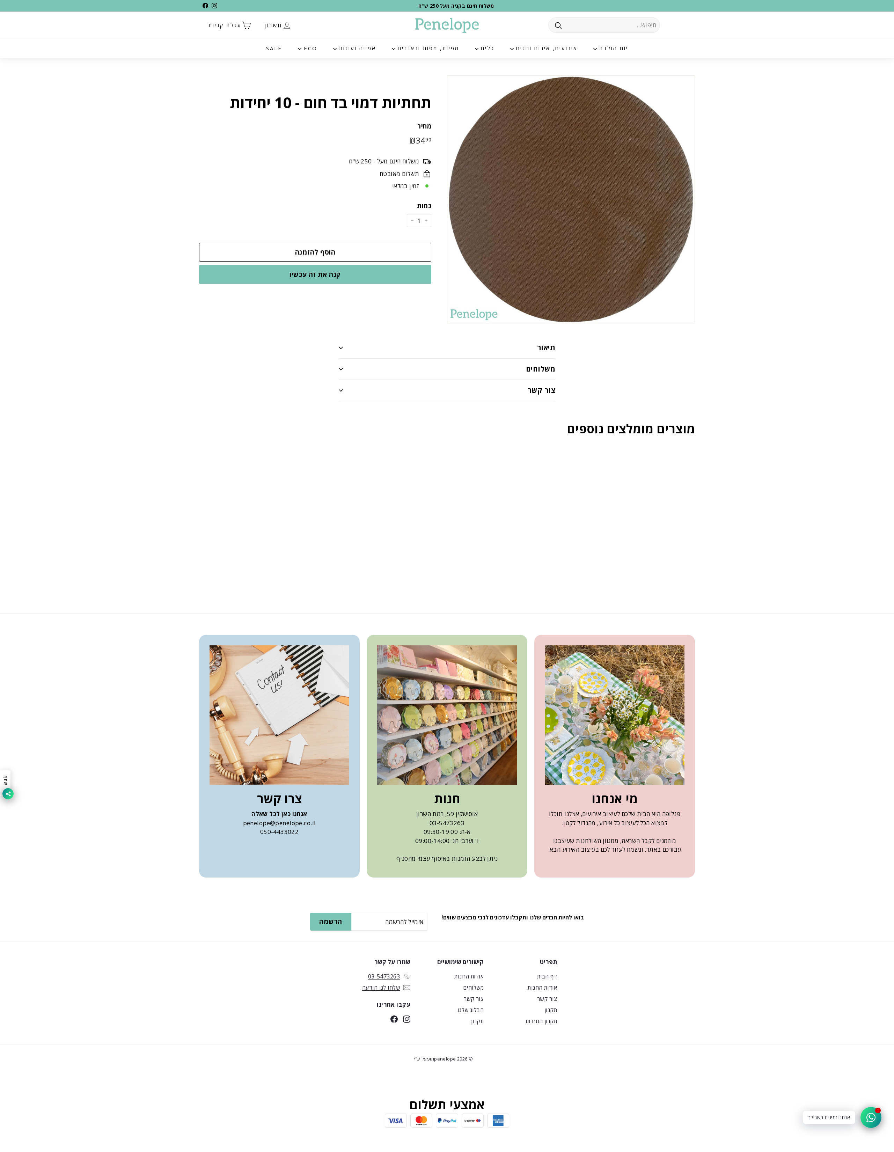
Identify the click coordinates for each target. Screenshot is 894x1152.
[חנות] (447, 715)
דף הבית (547, 976)
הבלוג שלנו (470, 1010)
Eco (309, 48)
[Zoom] (571, 199)
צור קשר (541, 390)
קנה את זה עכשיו (315, 274)
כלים (486, 48)
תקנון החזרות (541, 1021)
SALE (274, 48)
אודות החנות (542, 987)
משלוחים (540, 369)
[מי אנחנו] (614, 715)
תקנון (550, 1010)
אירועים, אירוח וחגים (546, 48)
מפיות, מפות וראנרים (427, 48)
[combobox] (604, 25)
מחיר (424, 126)
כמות (424, 205)
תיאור (546, 347)
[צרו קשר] (279, 715)
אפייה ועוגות (356, 48)
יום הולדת (612, 48)
